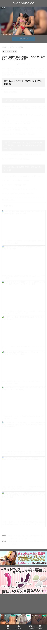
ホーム (7, 628)
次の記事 (30, 628)
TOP (40, 628)
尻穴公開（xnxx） (8, 200)
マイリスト (19, 628)
